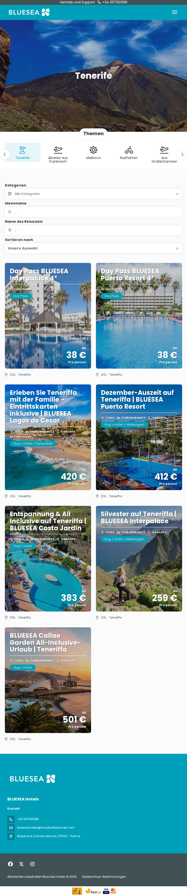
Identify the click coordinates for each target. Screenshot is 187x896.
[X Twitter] (21, 864)
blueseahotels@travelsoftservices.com (46, 827)
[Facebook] (10, 864)
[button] (5, 154)
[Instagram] (32, 864)
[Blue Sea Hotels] (32, 778)
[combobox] (93, 230)
